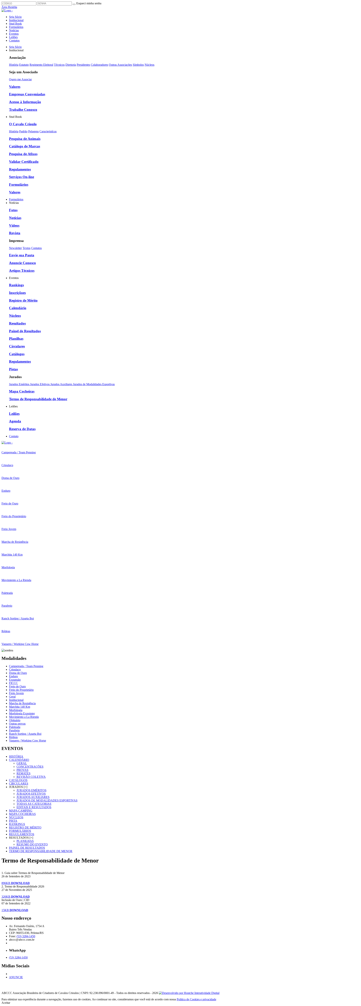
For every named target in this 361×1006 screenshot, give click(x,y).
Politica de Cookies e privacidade (196, 999)
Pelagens (33, 131)
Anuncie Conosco (22, 263)
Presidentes (83, 64)
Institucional (16, 20)
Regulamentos (20, 169)
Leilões (13, 37)
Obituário (14, 720)
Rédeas (13, 737)
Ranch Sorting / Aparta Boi (25, 733)
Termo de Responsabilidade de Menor (38, 399)
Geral (12, 696)
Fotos (13, 210)
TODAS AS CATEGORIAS (34, 803)
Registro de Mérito (23, 300)
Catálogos (16, 354)
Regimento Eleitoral (41, 64)
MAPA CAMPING (20, 810)
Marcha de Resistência (22, 703)
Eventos (14, 33)
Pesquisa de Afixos (23, 154)
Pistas (13, 369)
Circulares (17, 346)
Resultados (17, 323)
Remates (23, 773)
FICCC (13, 683)
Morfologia (15, 710)
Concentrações (30, 766)
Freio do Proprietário (21, 689)
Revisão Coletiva (31, 776)
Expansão (15, 679)
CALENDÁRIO (19, 759)
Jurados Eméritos (19, 384)
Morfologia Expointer (22, 713)
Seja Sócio (15, 16)
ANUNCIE (16, 977)
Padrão (23, 131)
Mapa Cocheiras (21, 391)
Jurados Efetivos (40, 384)
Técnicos (59, 64)
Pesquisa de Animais (24, 139)
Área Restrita (9, 7)
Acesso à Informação (25, 102)
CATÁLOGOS (18, 780)
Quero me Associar (20, 79)
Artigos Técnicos (21, 271)
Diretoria (70, 64)
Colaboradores (99, 64)
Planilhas (16, 339)
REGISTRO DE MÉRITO (25, 827)
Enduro (13, 676)
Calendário (17, 308)
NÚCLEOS (16, 817)
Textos (26, 248)
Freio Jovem (16, 693)
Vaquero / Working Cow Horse (27, 740)
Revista (14, 233)
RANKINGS (17, 824)
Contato (13, 436)
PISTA (13, 820)
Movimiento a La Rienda (24, 716)
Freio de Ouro (17, 686)
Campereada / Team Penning (26, 666)
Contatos (14, 40)
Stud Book (15, 23)
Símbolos (138, 64)
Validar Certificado (24, 162)
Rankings (16, 285)
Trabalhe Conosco (23, 110)
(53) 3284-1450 (26, 936)
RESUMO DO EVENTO (32, 844)
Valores (14, 87)
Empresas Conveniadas (27, 94)
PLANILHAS (25, 841)
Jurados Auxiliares (61, 384)
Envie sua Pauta (21, 255)
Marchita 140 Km (19, 706)
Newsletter (15, 248)
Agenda (15, 421)
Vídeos (14, 225)
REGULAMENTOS (21, 834)
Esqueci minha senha (88, 3)
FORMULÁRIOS (20, 830)
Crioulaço (15, 669)
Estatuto (24, 64)
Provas (22, 770)
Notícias (14, 30)
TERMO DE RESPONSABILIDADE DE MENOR (40, 851)
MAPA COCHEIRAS (22, 814)
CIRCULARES (18, 783)
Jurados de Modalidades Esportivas (94, 384)
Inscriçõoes (17, 293)
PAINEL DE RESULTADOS (27, 847)
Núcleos (149, 64)
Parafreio (14, 730)
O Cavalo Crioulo (23, 124)
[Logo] (7, 442)
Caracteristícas (48, 131)
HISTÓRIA (16, 756)
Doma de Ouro (18, 672)
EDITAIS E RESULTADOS (34, 807)
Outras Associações (120, 64)
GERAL (22, 763)
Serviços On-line (21, 177)
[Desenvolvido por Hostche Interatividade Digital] (189, 993)
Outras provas (17, 723)
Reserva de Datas (22, 429)
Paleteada (14, 727)
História (13, 64)
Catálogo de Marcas (24, 146)
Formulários (16, 27)
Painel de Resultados (25, 331)
